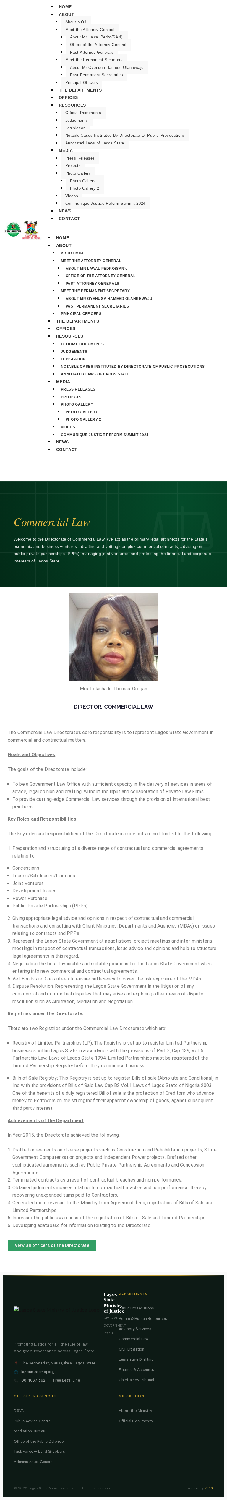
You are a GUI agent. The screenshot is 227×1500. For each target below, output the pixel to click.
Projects (73, 165)
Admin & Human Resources (143, 1318)
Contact (69, 218)
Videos (71, 196)
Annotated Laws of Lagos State (94, 143)
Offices (68, 97)
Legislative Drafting (136, 1359)
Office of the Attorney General (98, 45)
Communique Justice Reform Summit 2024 (105, 203)
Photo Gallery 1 (84, 181)
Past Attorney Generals (92, 52)
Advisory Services (135, 1329)
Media (66, 150)
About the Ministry (135, 1410)
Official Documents (83, 112)
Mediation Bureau (29, 1431)
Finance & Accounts (136, 1369)
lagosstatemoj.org (37, 1371)
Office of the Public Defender (39, 1441)
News (65, 211)
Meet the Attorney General (90, 29)
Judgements (76, 120)
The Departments (80, 90)
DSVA (19, 1410)
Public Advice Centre (32, 1421)
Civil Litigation (132, 1349)
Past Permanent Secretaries (96, 75)
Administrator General (33, 1462)
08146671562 (33, 1380)
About (66, 14)
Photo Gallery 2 (84, 188)
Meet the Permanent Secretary (94, 60)
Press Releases (80, 158)
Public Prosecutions (136, 1308)
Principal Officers (81, 82)
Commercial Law (133, 1339)
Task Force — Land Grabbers (39, 1451)
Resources (72, 105)
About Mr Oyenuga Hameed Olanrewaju (107, 67)
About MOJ (75, 22)
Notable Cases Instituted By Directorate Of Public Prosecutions (125, 135)
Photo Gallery (78, 173)
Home (65, 6)
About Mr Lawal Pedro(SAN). (97, 37)
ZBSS (209, 1488)
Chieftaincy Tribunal (136, 1380)
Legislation (75, 128)
